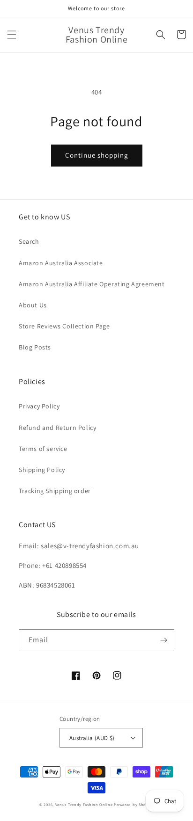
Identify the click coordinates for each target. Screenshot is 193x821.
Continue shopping (96, 155)
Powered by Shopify (134, 804)
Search (29, 241)
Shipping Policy (42, 469)
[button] (11, 34)
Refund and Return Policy (57, 427)
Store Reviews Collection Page (64, 326)
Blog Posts (35, 347)
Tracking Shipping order (55, 491)
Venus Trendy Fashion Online (84, 804)
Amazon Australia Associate (61, 263)
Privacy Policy (39, 406)
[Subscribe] (163, 640)
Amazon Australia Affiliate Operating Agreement (92, 284)
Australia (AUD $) (92, 738)
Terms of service (43, 448)
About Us (33, 305)
